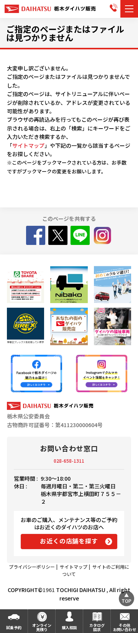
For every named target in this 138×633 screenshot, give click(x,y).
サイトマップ (28, 145)
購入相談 (69, 627)
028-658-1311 (69, 460)
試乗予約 (13, 627)
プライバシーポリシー (32, 566)
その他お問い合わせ (124, 627)
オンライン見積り (41, 627)
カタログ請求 (97, 627)
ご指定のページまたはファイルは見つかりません (65, 32)
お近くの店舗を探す (69, 540)
